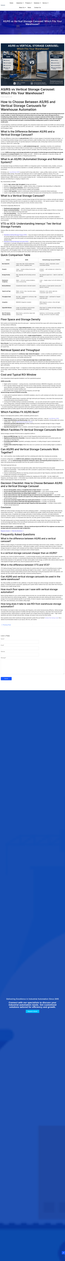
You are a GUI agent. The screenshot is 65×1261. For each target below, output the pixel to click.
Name (2, 638)
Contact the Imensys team (52, 618)
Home (11, 3)
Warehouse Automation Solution (24, 421)
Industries (19, 3)
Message (3, 657)
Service (44, 3)
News (29, 7)
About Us (21, 7)
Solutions (36, 3)
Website (3, 651)
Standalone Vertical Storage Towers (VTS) (15, 234)
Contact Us (37, 7)
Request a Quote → (6, 531)
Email (2, 645)
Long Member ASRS (14, 172)
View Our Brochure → (18, 531)
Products (28, 3)
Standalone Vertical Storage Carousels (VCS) (16, 241)
